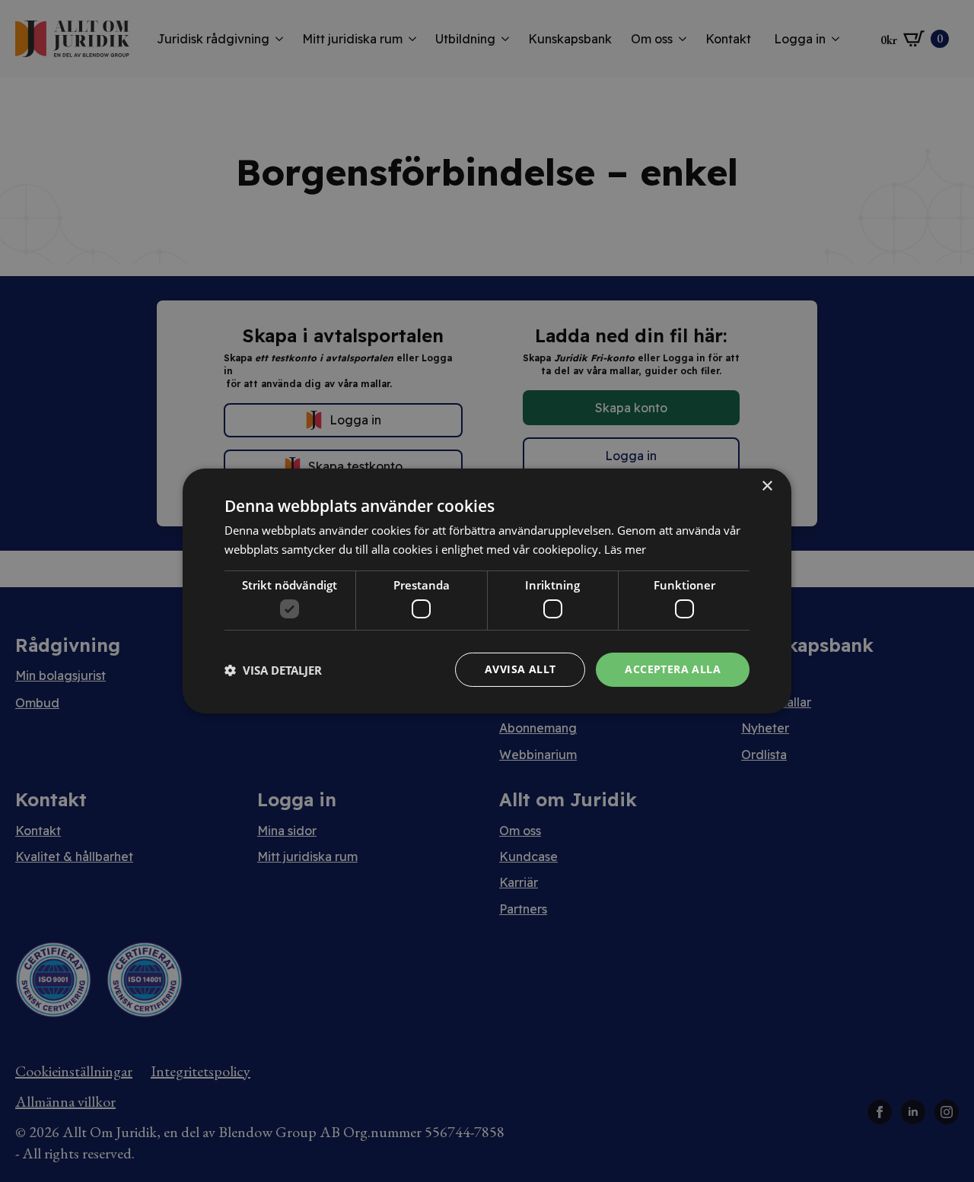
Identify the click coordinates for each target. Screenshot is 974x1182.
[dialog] (487, 591)
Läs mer (625, 549)
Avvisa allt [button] (520, 669)
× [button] (766, 486)
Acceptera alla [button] (673, 669)
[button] (273, 670)
